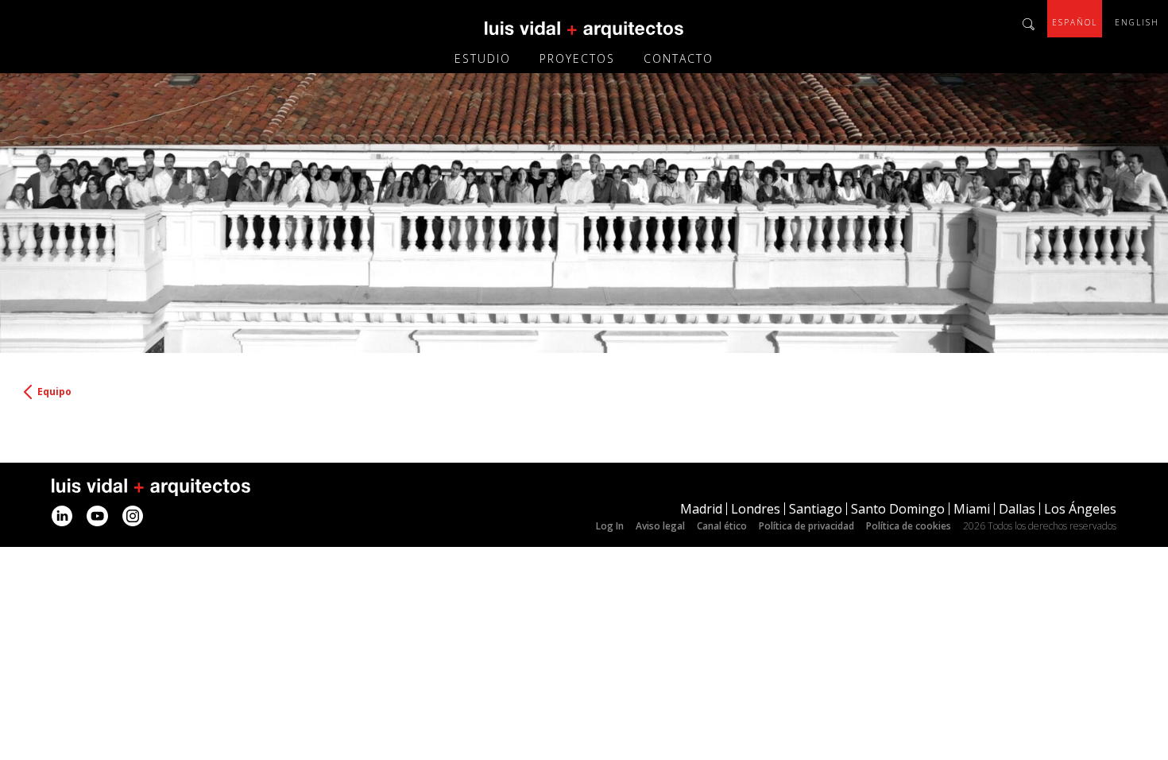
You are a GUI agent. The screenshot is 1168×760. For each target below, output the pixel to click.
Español (1074, 22)
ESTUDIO (482, 58)
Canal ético (722, 526)
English (1137, 22)
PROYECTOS (577, 58)
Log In (610, 526)
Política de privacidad (806, 526)
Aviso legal (660, 526)
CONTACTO (679, 58)
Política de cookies (908, 526)
